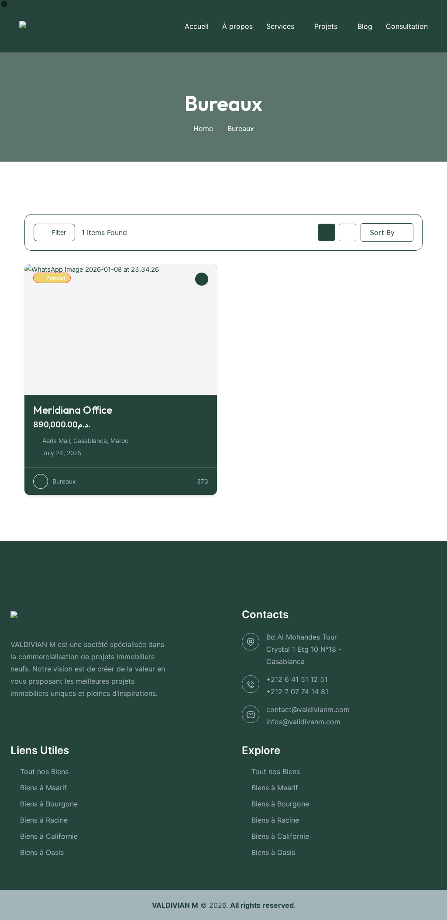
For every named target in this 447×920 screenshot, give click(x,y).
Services (280, 26)
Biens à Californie (49, 836)
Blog (365, 26)
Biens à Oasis (42, 852)
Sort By (382, 232)
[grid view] (326, 232)
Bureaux (64, 481)
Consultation (407, 26)
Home (203, 128)
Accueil (197, 26)
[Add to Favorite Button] (201, 279)
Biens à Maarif (43, 787)
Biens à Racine (44, 820)
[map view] (347, 232)
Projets (325, 26)
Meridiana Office (72, 409)
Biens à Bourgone (49, 803)
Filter (59, 232)
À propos (237, 26)
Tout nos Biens (44, 771)
